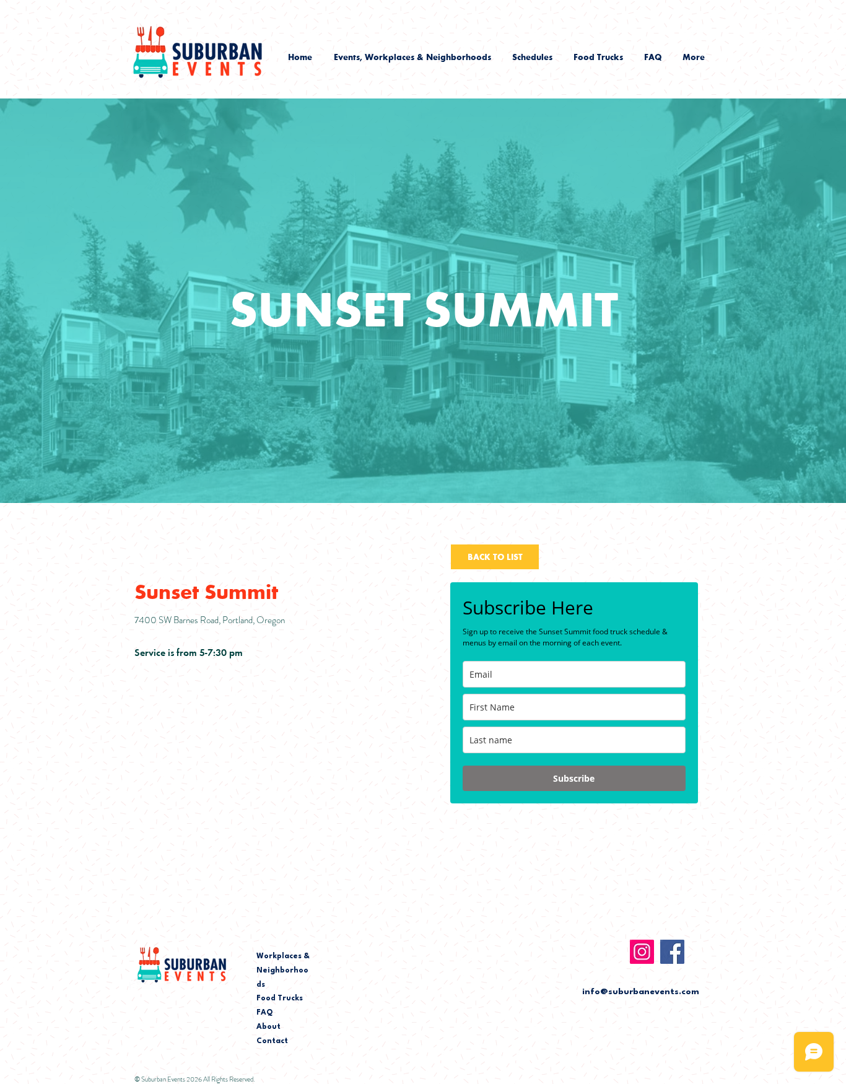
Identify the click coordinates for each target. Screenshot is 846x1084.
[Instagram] (642, 952)
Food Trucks (279, 998)
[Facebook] (672, 952)
